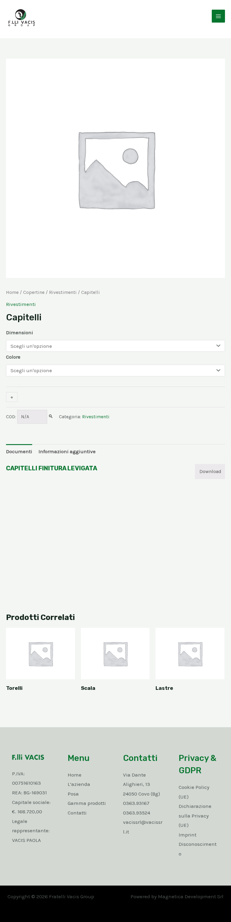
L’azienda (79, 784)
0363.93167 (136, 803)
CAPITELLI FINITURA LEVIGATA (51, 468)
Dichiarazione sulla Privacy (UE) (195, 815)
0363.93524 (136, 813)
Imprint (187, 835)
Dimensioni (19, 332)
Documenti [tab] (19, 451)
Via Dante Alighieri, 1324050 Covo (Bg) (141, 784)
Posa (73, 794)
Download (210, 471)
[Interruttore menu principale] (218, 16)
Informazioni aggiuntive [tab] (67, 451)
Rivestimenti (63, 292)
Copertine (34, 292)
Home (12, 292)
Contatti (77, 813)
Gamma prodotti (87, 803)
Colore (13, 357)
